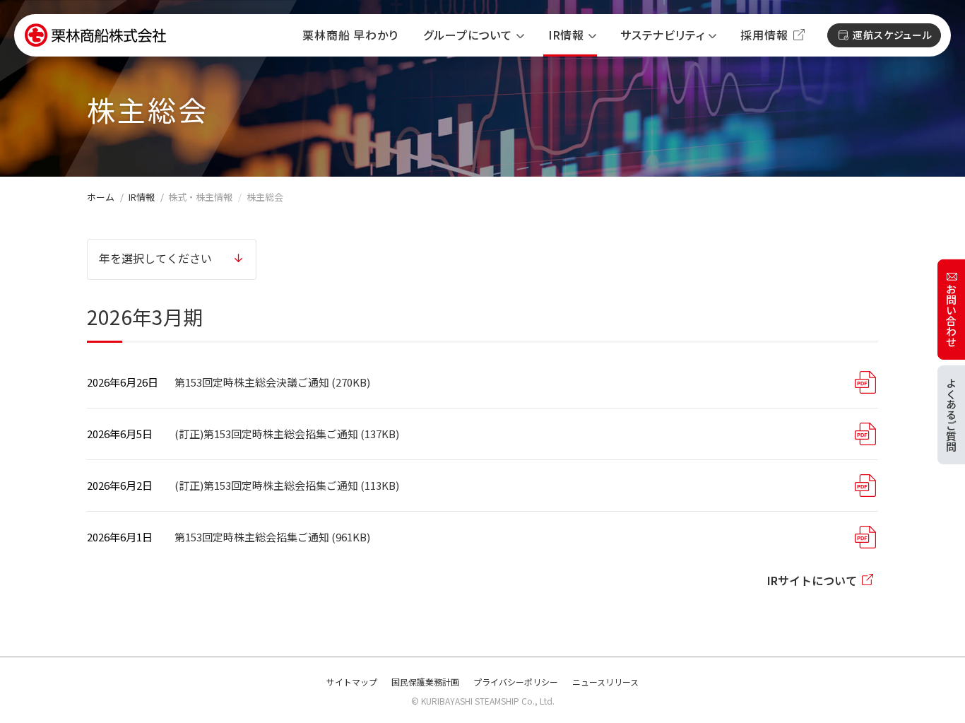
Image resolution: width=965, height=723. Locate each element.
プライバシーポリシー (515, 682)
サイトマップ (351, 682)
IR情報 (566, 35)
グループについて (467, 35)
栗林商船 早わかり (350, 35)
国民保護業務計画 (425, 682)
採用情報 (764, 35)
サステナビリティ (662, 35)
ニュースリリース (605, 682)
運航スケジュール (892, 35)
